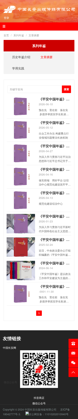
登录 (6, 18)
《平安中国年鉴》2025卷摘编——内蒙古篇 (55, 99)
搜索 (66, 89)
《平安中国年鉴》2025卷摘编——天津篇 (55, 169)
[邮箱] (73, 353)
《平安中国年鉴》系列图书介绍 (55, 263)
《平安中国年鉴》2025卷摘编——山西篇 (55, 122)
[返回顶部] (73, 372)
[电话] (73, 343)
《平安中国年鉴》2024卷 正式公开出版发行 (55, 239)
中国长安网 (9, 348)
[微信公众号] (73, 363)
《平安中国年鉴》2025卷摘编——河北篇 (55, 146)
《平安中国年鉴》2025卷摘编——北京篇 (55, 193)
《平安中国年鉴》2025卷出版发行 (55, 216)
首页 (6, 35)
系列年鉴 (18, 35)
